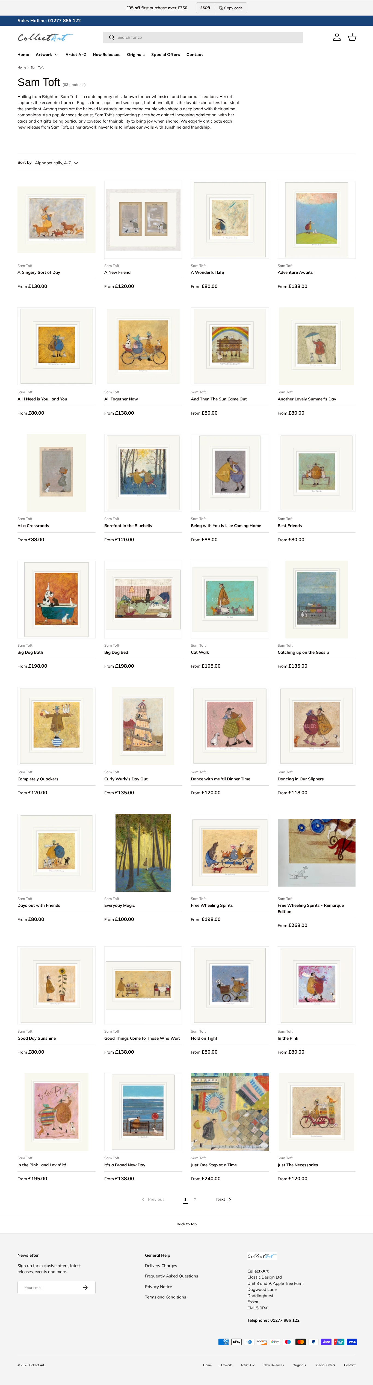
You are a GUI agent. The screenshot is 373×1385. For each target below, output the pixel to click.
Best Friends (290, 525)
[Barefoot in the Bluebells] (143, 473)
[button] (352, 37)
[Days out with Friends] (56, 853)
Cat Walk (200, 652)
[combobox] (203, 37)
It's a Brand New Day (124, 1164)
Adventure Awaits (295, 272)
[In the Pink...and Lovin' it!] (56, 1112)
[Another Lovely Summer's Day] (317, 346)
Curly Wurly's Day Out (126, 778)
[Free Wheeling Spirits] (230, 853)
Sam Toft (37, 67)
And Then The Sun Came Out (219, 399)
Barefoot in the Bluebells (128, 525)
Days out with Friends (38, 905)
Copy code (233, 7)
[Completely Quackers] (56, 726)
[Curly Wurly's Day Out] (143, 726)
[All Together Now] (143, 346)
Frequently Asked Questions (171, 1276)
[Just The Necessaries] (317, 1112)
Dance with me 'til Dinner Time (220, 778)
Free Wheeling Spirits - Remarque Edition (311, 908)
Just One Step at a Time (214, 1164)
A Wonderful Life (207, 272)
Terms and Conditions (165, 1297)
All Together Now (121, 399)
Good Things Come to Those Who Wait (142, 1038)
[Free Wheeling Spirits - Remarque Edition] (317, 853)
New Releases (106, 54)
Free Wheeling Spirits (212, 905)
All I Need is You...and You (42, 399)
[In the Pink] (317, 985)
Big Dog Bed (116, 652)
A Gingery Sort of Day (38, 272)
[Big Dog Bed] (143, 600)
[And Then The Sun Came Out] (230, 346)
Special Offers (165, 54)
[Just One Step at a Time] (230, 1112)
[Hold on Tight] (230, 985)
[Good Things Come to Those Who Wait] (143, 985)
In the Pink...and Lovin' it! (41, 1164)
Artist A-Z (76, 54)
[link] (152, 1199)
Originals (136, 54)
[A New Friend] (143, 220)
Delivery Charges (161, 1265)
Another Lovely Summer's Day (307, 399)
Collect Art (36, 1365)
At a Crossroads (33, 525)
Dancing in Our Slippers (301, 778)
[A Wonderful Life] (230, 220)
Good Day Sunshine (36, 1038)
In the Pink (288, 1038)
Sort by (24, 162)
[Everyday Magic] (143, 853)
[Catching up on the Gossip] (317, 600)
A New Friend (117, 272)
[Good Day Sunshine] (56, 985)
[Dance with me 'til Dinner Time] (230, 726)
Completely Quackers (37, 778)
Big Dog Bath (30, 652)
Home (23, 54)
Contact (195, 54)
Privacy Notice (158, 1286)
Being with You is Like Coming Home (226, 525)
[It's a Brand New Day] (143, 1112)
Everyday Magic (119, 905)
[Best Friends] (317, 473)
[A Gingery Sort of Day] (56, 220)
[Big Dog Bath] (56, 600)
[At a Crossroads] (56, 473)
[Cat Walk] (230, 600)
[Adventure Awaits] (317, 220)
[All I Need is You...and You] (56, 346)
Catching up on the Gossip (303, 652)
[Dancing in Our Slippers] (317, 726)
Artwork (44, 54)
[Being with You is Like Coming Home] (230, 473)
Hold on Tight (204, 1038)
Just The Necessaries (298, 1164)
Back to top (187, 1224)
